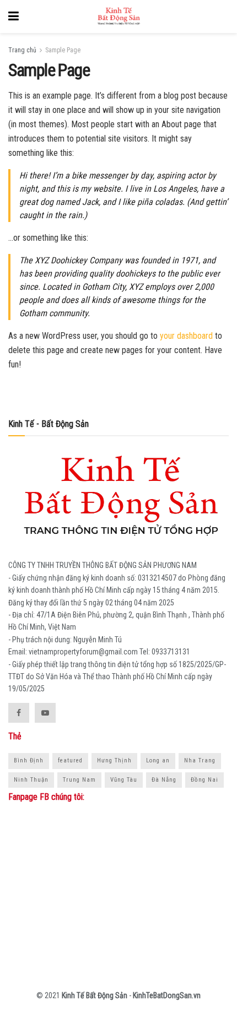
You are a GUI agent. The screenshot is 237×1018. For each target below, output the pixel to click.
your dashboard (186, 336)
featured (70, 760)
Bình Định (29, 760)
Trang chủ (22, 50)
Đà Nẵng (164, 779)
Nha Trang (200, 760)
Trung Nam (79, 779)
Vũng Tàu (123, 779)
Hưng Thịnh (114, 760)
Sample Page (62, 50)
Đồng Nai (204, 779)
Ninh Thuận (31, 779)
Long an (158, 760)
